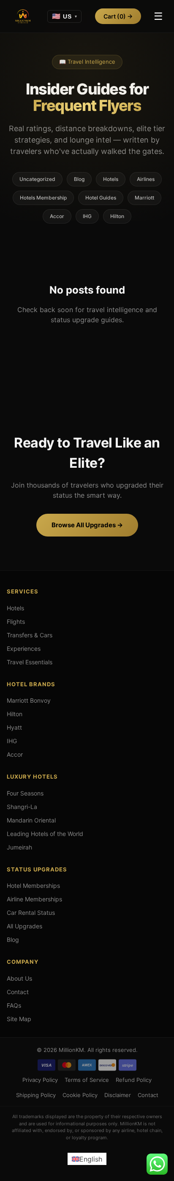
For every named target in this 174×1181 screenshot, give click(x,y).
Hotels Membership (43, 197)
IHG (87, 216)
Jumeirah (19, 847)
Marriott (144, 197)
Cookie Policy (80, 1095)
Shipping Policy (36, 1095)
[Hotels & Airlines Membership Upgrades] (22, 16)
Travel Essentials (29, 662)
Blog (79, 179)
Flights (16, 621)
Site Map (19, 1018)
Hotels (110, 179)
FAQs (14, 1005)
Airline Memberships (34, 899)
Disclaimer (117, 1095)
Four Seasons (25, 793)
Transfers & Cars (29, 635)
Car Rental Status (31, 912)
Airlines (146, 179)
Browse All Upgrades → (87, 525)
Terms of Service (87, 1079)
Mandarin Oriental (31, 820)
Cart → (118, 16)
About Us (19, 978)
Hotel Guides (100, 197)
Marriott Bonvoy (29, 700)
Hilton (117, 216)
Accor (57, 216)
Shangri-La (22, 806)
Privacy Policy (40, 1079)
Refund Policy (134, 1079)
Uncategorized (37, 179)
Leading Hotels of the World (45, 833)
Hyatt (14, 727)
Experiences (24, 648)
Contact (18, 991)
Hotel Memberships (33, 885)
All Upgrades (24, 926)
